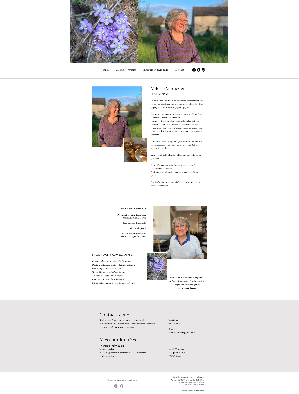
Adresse (174, 380)
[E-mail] (203, 70)
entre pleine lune (127, 265)
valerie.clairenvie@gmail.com (182, 332)
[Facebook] (198, 70)
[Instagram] (194, 70)
